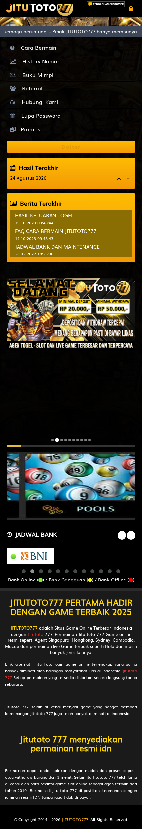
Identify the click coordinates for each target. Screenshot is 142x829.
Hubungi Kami (38, 102)
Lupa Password (39, 115)
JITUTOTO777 (24, 628)
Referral (30, 88)
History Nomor (39, 61)
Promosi (30, 129)
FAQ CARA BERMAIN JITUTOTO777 (55, 230)
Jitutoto (35, 634)
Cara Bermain (37, 47)
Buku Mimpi (36, 75)
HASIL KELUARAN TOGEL (44, 215)
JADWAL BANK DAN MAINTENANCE (57, 246)
